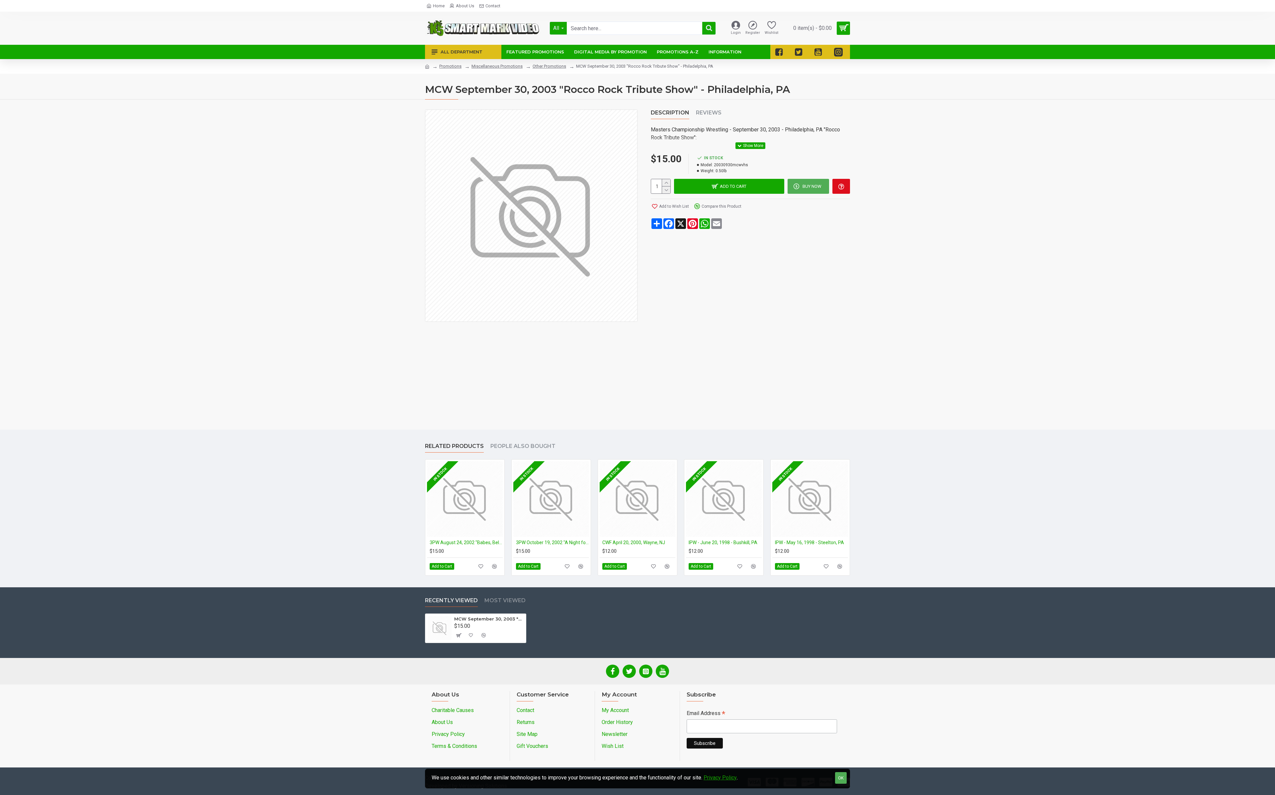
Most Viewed (505, 600)
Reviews (709, 112)
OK (841, 777)
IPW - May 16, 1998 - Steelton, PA (809, 542)
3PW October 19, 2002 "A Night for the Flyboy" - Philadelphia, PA (552, 542)
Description (670, 112)
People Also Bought (522, 446)
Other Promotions (549, 66)
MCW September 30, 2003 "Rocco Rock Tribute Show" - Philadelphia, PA (489, 618)
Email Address (706, 713)
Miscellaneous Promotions (497, 66)
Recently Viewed (451, 600)
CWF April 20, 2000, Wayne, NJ (633, 542)
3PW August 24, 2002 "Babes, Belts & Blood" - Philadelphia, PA (466, 542)
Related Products (454, 446)
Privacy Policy (720, 777)
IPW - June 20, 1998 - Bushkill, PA (723, 542)
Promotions (450, 66)
